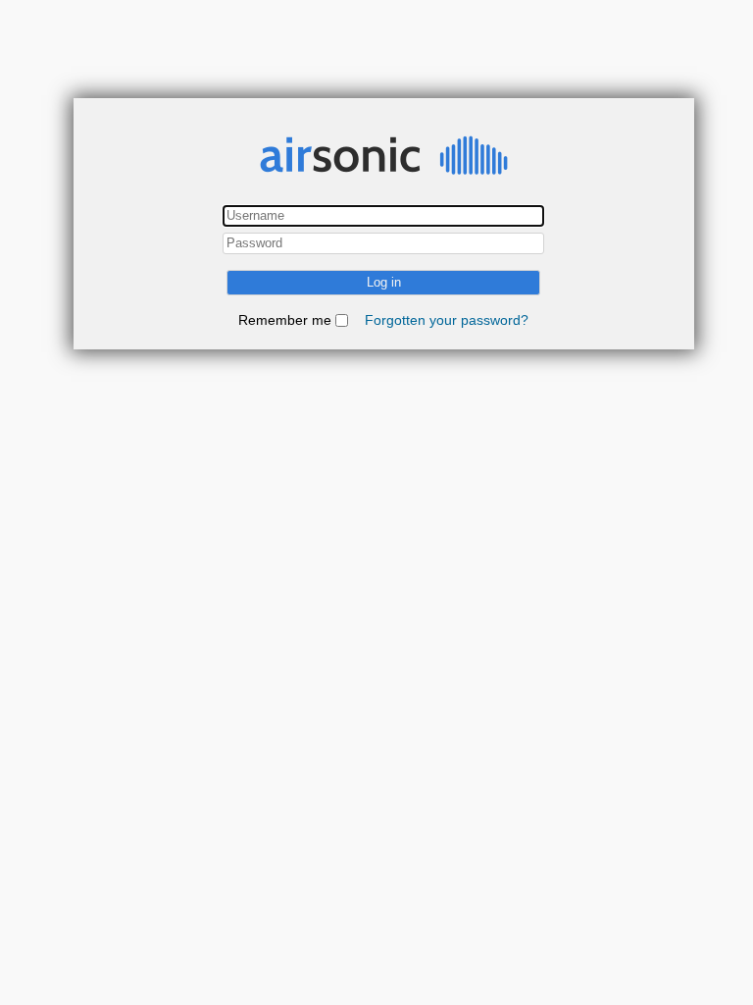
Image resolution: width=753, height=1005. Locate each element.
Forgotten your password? (446, 320)
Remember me (284, 320)
